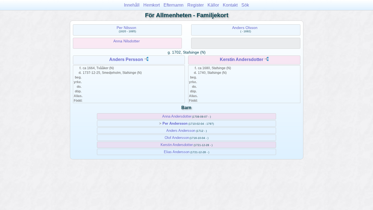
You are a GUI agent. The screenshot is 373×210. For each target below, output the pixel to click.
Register (195, 5)
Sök (245, 5)
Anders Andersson (180, 131)
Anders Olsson (244, 27)
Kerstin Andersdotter (241, 59)
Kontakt (230, 5)
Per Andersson (175, 123)
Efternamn (173, 5)
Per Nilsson (126, 27)
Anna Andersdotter (176, 116)
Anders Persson (126, 59)
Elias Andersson (177, 152)
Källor (213, 5)
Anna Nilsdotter (126, 41)
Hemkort (151, 5)
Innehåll (132, 5)
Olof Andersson (177, 138)
